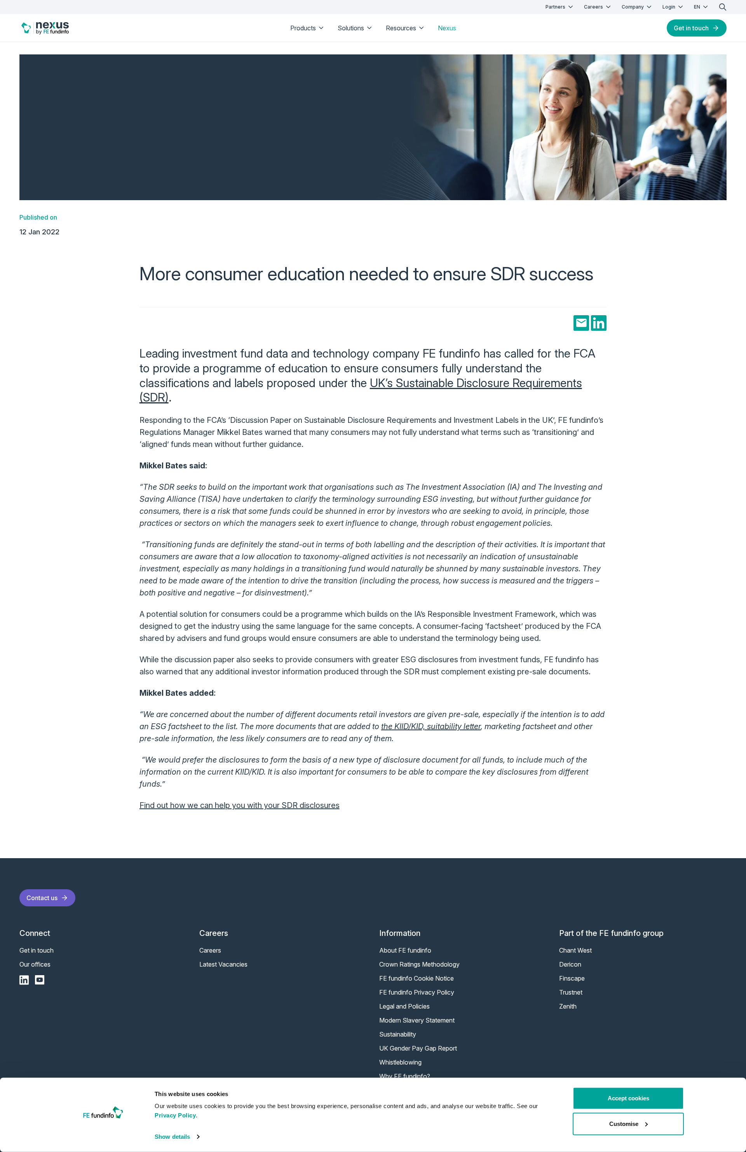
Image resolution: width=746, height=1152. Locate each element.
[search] (723, 7)
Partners (555, 7)
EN (697, 7)
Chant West (575, 950)
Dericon (570, 964)
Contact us (42, 898)
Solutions (351, 28)
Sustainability (397, 1034)
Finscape (572, 978)
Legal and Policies (404, 1006)
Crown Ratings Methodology (419, 964)
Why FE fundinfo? (404, 1076)
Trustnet (570, 992)
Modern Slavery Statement (417, 1020)
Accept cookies (628, 1098)
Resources (401, 28)
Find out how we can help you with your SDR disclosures (239, 805)
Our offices (35, 964)
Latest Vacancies (223, 964)
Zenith (568, 1006)
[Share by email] (581, 323)
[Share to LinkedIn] (599, 323)
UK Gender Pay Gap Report (418, 1048)
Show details (172, 1136)
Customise (623, 1123)
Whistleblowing (400, 1062)
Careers (593, 7)
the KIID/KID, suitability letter (431, 726)
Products (303, 28)
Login (668, 7)
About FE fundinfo (405, 950)
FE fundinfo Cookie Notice (416, 978)
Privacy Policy (175, 1115)
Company (633, 7)
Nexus (447, 28)
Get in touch (691, 28)
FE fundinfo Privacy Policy (416, 992)
